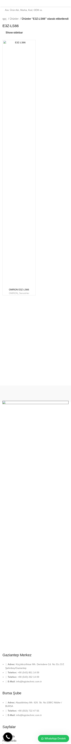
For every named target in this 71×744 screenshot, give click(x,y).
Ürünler (14, 18)
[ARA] (70, 8)
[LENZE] (52, 394)
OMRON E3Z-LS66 (19, 289)
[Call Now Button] (7, 737)
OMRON (13, 293)
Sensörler (24, 293)
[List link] (35, 675)
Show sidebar (14, 32)
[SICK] (19, 394)
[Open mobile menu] (67, 3)
